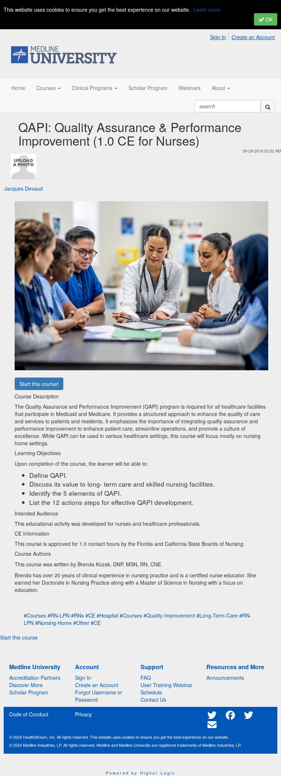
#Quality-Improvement (169, 615)
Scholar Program (28, 692)
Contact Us (153, 699)
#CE (90, 615)
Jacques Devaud (23, 188)
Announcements (225, 677)
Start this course (19, 637)
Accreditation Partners (34, 677)
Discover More (26, 685)
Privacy (83, 714)
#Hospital (107, 615)
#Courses (35, 615)
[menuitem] (220, 36)
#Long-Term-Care (217, 615)
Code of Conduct (28, 714)
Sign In (218, 37)
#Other (81, 622)
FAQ (145, 677)
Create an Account (253, 37)
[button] (48, 88)
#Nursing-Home (53, 622)
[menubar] (244, 36)
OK (268, 19)
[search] (268, 106)
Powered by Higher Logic (141, 773)
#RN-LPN (59, 615)
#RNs (77, 615)
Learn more (206, 9)
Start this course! (39, 383)
